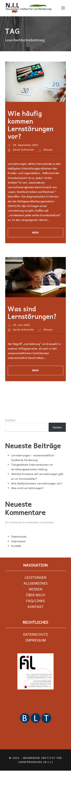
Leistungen (35, 577)
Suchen (10, 419)
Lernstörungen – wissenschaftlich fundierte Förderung (32, 457)
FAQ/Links (35, 600)
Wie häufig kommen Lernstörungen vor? (30, 124)
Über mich (35, 595)
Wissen (47, 149)
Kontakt (16, 545)
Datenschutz (19, 536)
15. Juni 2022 (21, 325)
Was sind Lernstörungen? (32, 312)
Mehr (35, 232)
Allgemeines (35, 583)
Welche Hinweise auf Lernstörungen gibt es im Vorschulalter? (37, 476)
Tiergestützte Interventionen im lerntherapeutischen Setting (32, 466)
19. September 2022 (25, 145)
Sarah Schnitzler (23, 149)
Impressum (18, 541)
